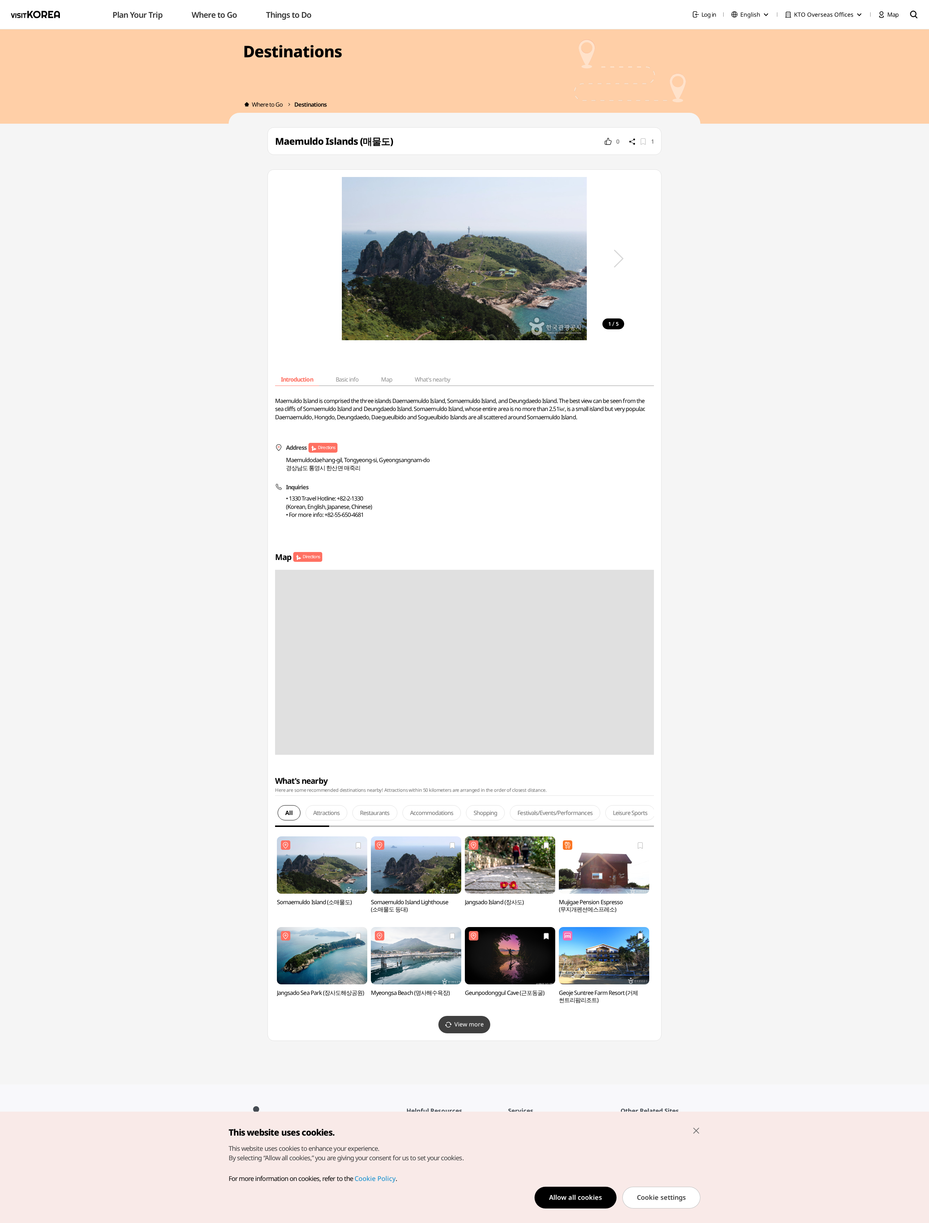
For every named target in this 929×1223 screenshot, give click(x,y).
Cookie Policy (375, 1178)
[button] (618, 259)
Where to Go (267, 104)
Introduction (297, 379)
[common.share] (632, 141)
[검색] (913, 14)
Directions (326, 447)
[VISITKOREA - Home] (35, 14)
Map (386, 379)
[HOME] (246, 104)
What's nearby (432, 379)
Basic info (347, 379)
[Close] (696, 1130)
